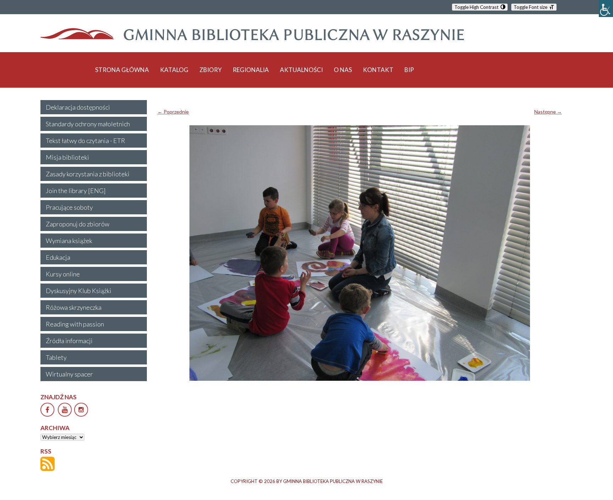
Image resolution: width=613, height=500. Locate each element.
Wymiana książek (69, 240)
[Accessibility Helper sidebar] (606, 8)
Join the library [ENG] (76, 190)
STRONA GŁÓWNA (122, 69)
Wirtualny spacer (69, 374)
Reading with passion (75, 324)
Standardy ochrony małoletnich (88, 124)
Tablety (56, 357)
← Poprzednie (173, 112)
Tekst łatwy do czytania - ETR (85, 140)
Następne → (548, 112)
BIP (409, 69)
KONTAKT (378, 69)
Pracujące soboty (69, 207)
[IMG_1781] (360, 253)
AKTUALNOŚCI (301, 69)
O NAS (343, 69)
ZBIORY (210, 69)
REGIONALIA (251, 69)
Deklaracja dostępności (78, 107)
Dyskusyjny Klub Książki (78, 291)
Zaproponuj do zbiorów (77, 224)
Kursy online (63, 274)
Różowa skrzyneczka (73, 307)
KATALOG (174, 69)
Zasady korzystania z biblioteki (87, 174)
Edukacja (58, 257)
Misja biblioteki (67, 157)
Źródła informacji (69, 341)
